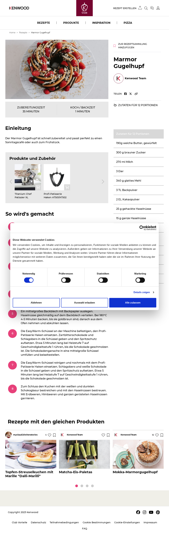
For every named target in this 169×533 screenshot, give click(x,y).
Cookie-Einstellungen (127, 522)
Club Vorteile (19, 522)
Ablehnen (36, 302)
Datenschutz (38, 522)
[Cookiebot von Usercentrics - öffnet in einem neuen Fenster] (141, 227)
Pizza (128, 22)
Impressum (150, 522)
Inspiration (101, 22)
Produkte (71, 22)
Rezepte (43, 22)
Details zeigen (142, 292)
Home (12, 32)
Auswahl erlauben (84, 302)
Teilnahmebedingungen (64, 522)
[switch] (66, 280)
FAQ (84, 528)
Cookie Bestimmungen (97, 522)
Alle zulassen (132, 302)
